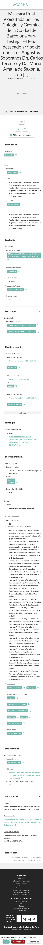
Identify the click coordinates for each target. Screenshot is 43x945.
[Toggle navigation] (40, 4)
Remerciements (21, 883)
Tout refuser (19, 942)
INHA (21, 903)
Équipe (21, 906)
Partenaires (21, 910)
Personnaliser (33, 942)
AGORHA (20, 5)
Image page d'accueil (21, 892)
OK (6, 942)
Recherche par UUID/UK (21, 894)
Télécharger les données (22, 135)
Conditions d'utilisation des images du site (22, 111)
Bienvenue (21, 878)
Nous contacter (21, 887)
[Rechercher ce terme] (16, 155)
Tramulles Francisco (20, 78)
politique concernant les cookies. (13, 939)
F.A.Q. (21, 885)
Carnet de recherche (21, 908)
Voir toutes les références (32, 860)
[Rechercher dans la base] (16, 825)
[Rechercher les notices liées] (33, 78)
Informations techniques (21, 881)
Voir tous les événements (20, 857)
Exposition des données (21, 890)
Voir (22, 413)
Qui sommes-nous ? (21, 901)
